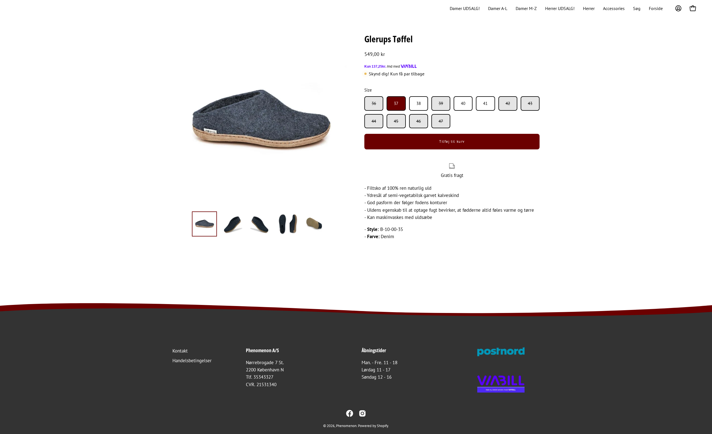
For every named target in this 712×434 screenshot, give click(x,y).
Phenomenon (346, 425)
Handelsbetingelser (192, 360)
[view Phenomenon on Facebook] (349, 413)
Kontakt (180, 351)
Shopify (382, 425)
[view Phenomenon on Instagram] (362, 413)
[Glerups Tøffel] (204, 223)
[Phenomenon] (21, 8)
